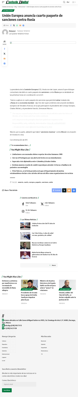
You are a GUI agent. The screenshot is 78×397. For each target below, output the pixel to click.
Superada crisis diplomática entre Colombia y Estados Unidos (34, 161)
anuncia (20, 182)
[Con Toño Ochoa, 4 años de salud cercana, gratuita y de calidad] (25, 236)
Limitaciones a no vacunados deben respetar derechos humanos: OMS (37, 154)
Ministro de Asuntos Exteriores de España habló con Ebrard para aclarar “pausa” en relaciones (48, 285)
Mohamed (12, 31)
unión (51, 182)
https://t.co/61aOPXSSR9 (56, 123)
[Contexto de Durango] (17, 2)
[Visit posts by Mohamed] (5, 32)
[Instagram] (29, 211)
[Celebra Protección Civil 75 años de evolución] (25, 226)
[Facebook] (29, 204)
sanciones (45, 182)
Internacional (8, 10)
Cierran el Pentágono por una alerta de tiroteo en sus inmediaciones (36, 158)
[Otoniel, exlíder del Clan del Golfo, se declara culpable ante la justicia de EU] (67, 285)
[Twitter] (48, 204)
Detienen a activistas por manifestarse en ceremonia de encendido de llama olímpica (9, 285)
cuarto (26, 182)
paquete (38, 182)
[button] (3, 2)
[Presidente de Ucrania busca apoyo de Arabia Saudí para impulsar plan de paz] (29, 285)
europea (32, 182)
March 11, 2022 (47, 127)
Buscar (54, 265)
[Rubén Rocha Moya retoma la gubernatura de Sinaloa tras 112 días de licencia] (25, 255)
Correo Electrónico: (9, 380)
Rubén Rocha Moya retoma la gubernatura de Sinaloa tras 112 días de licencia (44, 255)
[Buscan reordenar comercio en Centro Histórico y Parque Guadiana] (25, 245)
